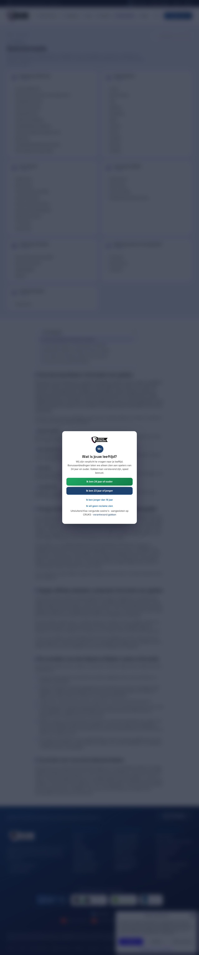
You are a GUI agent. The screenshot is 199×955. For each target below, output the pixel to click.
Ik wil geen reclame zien (99, 506)
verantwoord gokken (104, 514)
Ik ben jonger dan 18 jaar (99, 499)
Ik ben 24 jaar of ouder (99, 481)
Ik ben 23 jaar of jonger (99, 490)
